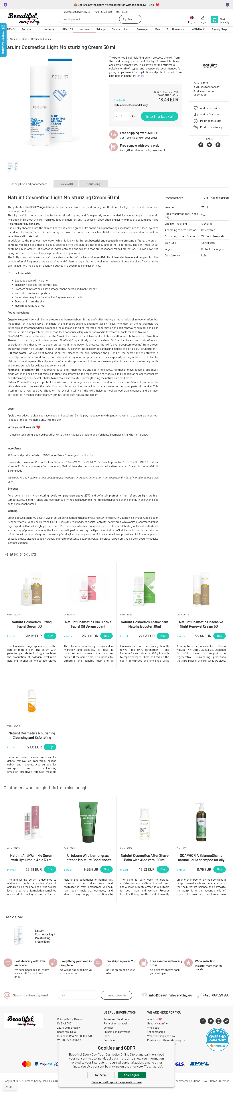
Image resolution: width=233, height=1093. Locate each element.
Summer (27, 29)
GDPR (107, 1036)
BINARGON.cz (209, 1080)
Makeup (100, 29)
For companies (156, 1031)
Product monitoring (211, 127)
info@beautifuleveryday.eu (76, 11)
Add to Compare (209, 114)
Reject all (101, 1075)
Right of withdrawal (115, 1023)
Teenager (142, 29)
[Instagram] (219, 1021)
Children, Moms (121, 29)
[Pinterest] (211, 1021)
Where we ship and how (161, 1036)
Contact (108, 1027)
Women (84, 29)
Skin (24, 38)
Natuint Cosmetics (204, 93)
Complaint (110, 1040)
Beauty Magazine (157, 1023)
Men (157, 29)
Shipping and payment (117, 1031)
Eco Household (176, 29)
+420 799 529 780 (103, 11)
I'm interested (47, 29)
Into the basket (159, 116)
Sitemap (224, 1080)
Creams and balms (41, 38)
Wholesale (153, 1027)
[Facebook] (203, 1021)
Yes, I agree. (132, 1075)
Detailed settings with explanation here (117, 1082)
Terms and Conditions (117, 1019)
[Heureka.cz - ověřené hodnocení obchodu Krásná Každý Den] (217, 1050)
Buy (50, 635)
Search (131, 19)
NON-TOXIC (198, 29)
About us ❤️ (154, 1019)
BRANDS (67, 29)
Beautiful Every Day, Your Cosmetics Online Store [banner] (25, 17)
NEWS (11, 29)
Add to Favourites (210, 107)
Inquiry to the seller (210, 120)
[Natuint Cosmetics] (209, 75)
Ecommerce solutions (187, 1080)
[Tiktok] (226, 1021)
